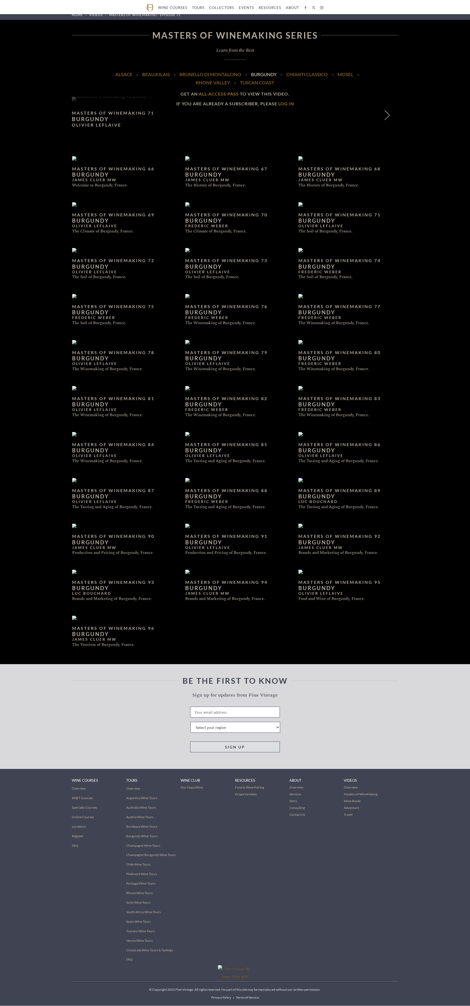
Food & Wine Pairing (249, 787)
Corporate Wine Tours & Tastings (149, 950)
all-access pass (219, 93)
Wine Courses (172, 7)
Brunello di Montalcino (210, 74)
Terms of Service (247, 997)
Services (295, 794)
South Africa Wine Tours (143, 912)
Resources (270, 7)
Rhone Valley (213, 82)
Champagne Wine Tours (143, 846)
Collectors (221, 7)
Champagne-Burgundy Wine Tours (151, 855)
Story (293, 801)
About (292, 7)
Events (246, 7)
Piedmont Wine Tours (141, 874)
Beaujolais (156, 74)
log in (286, 103)
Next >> (388, 116)
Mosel (345, 74)
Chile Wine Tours (138, 864)
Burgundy (264, 74)
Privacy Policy (221, 997)
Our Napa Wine (192, 787)
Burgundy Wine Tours (141, 836)
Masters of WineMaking (361, 794)
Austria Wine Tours (139, 817)
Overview (79, 788)
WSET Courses (82, 798)
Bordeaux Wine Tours (141, 826)
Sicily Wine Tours (138, 902)
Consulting (297, 808)
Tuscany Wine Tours (140, 931)
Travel (348, 814)
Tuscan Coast (257, 82)
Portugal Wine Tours (140, 883)
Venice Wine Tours (139, 940)
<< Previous (374, 116)
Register (78, 836)
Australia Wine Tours (141, 807)
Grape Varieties (246, 794)
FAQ (75, 846)
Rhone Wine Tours (139, 893)
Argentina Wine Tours (141, 798)
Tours (198, 7)
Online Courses (83, 817)
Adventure (351, 808)
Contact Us (297, 814)
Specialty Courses (84, 807)
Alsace (123, 74)
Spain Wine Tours (138, 921)
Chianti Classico (307, 74)
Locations (79, 826)
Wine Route (352, 801)
